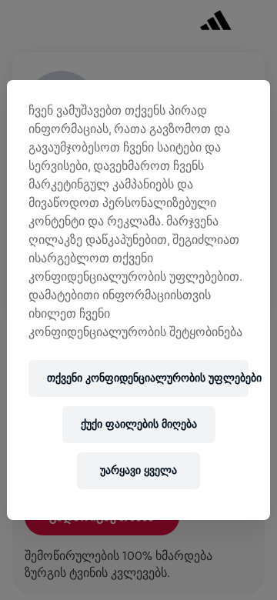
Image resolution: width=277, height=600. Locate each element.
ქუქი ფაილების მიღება (139, 424)
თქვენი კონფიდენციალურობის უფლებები (148, 378)
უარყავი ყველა (138, 470)
